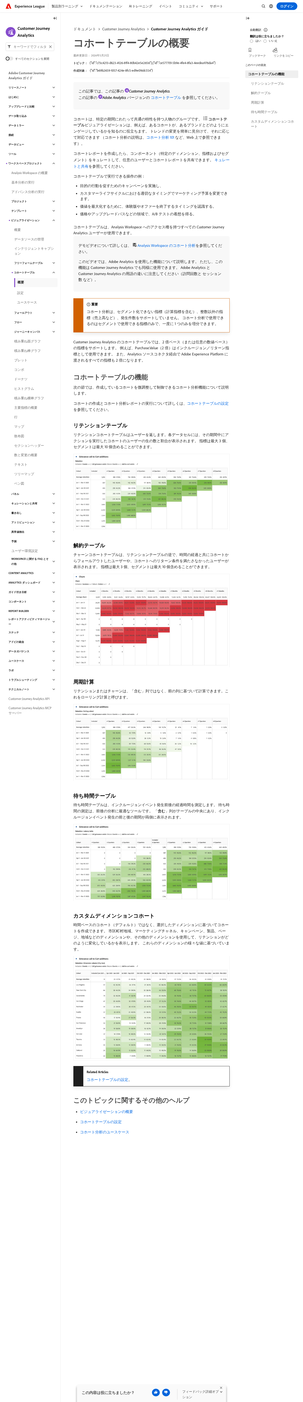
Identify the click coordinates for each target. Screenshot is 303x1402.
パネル (15, 494)
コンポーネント (18, 601)
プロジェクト (19, 201)
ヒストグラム (24, 388)
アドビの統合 (16, 642)
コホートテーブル (24, 272)
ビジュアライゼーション (25, 220)
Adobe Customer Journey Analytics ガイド (27, 75)
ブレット (20, 360)
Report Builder (19, 611)
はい (258, 40)
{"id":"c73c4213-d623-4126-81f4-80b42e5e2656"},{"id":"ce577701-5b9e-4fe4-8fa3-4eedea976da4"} (152, 63)
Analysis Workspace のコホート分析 (167, 245)
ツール (12, 154)
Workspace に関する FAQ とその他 (30, 561)
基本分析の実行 (23, 182)
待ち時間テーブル (264, 112)
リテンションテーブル (267, 83)
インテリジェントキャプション (34, 251)
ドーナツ (20, 379)
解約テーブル (261, 93)
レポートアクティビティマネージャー (29, 621)
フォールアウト (23, 312)
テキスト (20, 464)
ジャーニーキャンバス (27, 331)
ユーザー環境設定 (24, 551)
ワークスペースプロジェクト (25, 163)
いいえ (273, 40)
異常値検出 (17, 531)
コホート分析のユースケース (104, 1132)
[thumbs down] (166, 1392)
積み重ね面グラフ (27, 341)
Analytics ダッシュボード (24, 582)
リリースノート (18, 87)
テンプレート (19, 210)
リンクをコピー (284, 55)
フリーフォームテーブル (28, 263)
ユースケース (27, 302)
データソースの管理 (29, 239)
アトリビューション (23, 522)
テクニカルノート (19, 689)
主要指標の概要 (25, 407)
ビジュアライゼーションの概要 (106, 1111)
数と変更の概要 (25, 455)
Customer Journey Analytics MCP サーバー (30, 710)
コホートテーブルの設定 (208, 403)
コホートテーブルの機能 (266, 74)
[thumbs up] (156, 1392)
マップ (19, 426)
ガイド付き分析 (18, 592)
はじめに (14, 97)
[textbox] (30, 46)
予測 (14, 541)
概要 (17, 230)
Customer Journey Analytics (123, 29)
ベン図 (19, 483)
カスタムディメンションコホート (272, 124)
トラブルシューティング (23, 679)
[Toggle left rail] (55, 18)
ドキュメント (84, 29)
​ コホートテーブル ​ (166, 97)
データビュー (16, 144)
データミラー (16, 125)
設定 (20, 293)
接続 (11, 135)
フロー (18, 322)
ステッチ (14, 632)
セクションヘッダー (29, 445)
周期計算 (257, 102)
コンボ (19, 370)
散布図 (19, 436)
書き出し (16, 513)
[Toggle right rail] (247, 18)
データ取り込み (18, 116)
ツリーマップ (24, 474)
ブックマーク (257, 55)
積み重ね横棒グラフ (29, 398)
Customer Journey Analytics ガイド (179, 29)
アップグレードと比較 (22, 106)
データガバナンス (19, 651)
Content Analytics (21, 573)
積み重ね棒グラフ (27, 351)
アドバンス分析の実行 (28, 192)
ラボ (11, 670)
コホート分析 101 (160, 137)
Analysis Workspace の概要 (29, 173)
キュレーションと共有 (24, 503)
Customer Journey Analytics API (29, 699)
